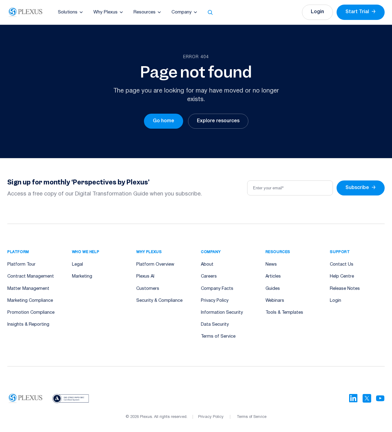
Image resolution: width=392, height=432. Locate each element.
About (207, 265)
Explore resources (218, 121)
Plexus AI (145, 277)
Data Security (215, 325)
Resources (145, 12)
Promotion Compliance (31, 313)
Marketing (82, 277)
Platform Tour (21, 265)
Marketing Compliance (30, 301)
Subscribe (360, 188)
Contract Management (30, 277)
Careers (209, 277)
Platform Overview (155, 265)
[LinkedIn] (353, 398)
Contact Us (341, 265)
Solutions (67, 12)
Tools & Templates (284, 313)
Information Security (222, 313)
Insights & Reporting (28, 325)
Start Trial (360, 12)
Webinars (275, 301)
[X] (367, 398)
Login (317, 12)
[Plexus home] (25, 12)
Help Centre (342, 277)
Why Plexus (105, 12)
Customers (147, 289)
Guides (273, 289)
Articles (273, 277)
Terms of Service (218, 337)
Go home (163, 121)
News (271, 265)
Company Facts (217, 289)
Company (182, 12)
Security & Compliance (159, 301)
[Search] (210, 12)
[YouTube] (380, 398)
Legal (77, 265)
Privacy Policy (214, 301)
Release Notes (345, 289)
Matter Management (28, 289)
